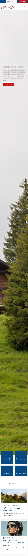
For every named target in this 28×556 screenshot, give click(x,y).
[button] (1, 232)
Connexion (22, 1)
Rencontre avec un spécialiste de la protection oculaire (13, 542)
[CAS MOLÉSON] (7, 6)
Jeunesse (7, 473)
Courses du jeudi (21, 459)
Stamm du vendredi (7, 460)
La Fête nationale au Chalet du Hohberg (13, 509)
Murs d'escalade (21, 473)
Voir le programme (10, 83)
